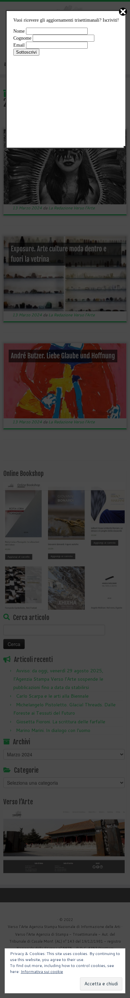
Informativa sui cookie (42, 971)
